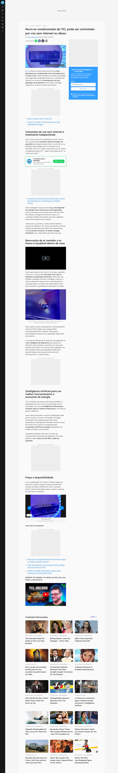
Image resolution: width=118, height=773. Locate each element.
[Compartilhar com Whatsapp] (36, 40)
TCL (28, 71)
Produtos (38, 25)
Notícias (32, 25)
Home (26, 25)
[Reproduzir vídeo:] (45, 594)
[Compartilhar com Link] (46, 40)
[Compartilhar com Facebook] (39, 40)
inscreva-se (83, 88)
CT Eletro (45, 25)
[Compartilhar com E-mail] (42, 40)
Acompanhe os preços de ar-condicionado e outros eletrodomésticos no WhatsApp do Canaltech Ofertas (46, 201)
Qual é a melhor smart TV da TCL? (39, 119)
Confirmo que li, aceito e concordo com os (84, 95)
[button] (45, 506)
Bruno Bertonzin (33, 37)
